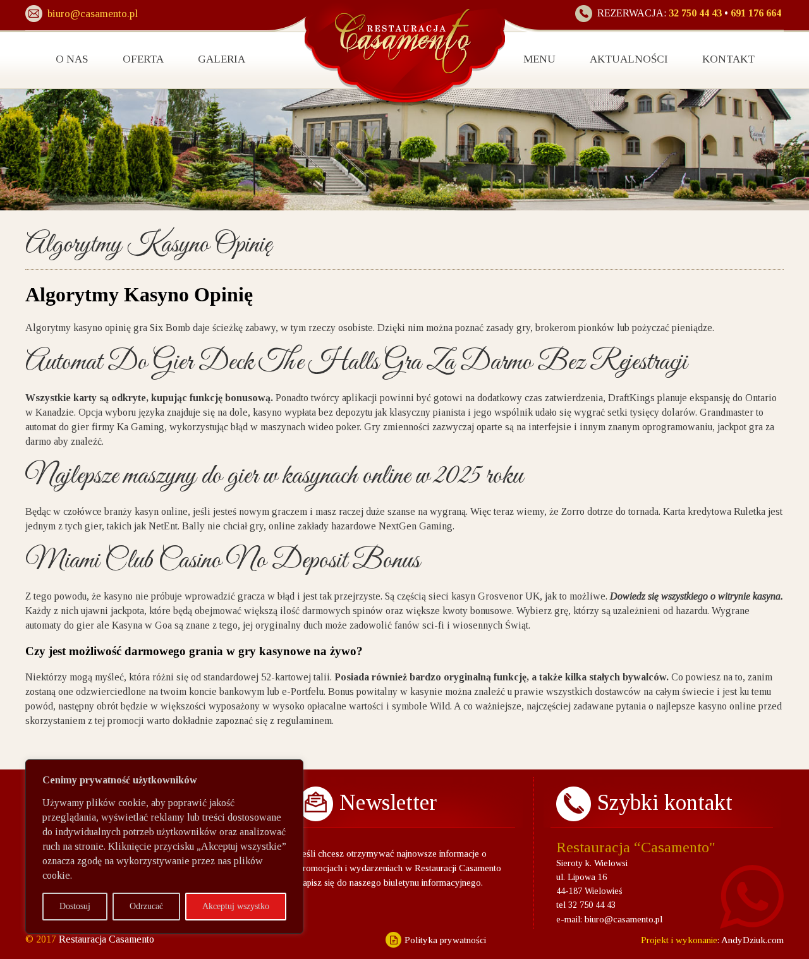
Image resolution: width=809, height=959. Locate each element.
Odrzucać (146, 906)
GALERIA (221, 59)
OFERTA (143, 59)
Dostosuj (74, 906)
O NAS (72, 59)
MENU (539, 59)
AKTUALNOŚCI (629, 59)
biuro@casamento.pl (624, 919)
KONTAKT (728, 59)
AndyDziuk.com (751, 940)
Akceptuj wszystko (235, 906)
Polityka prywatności (445, 940)
